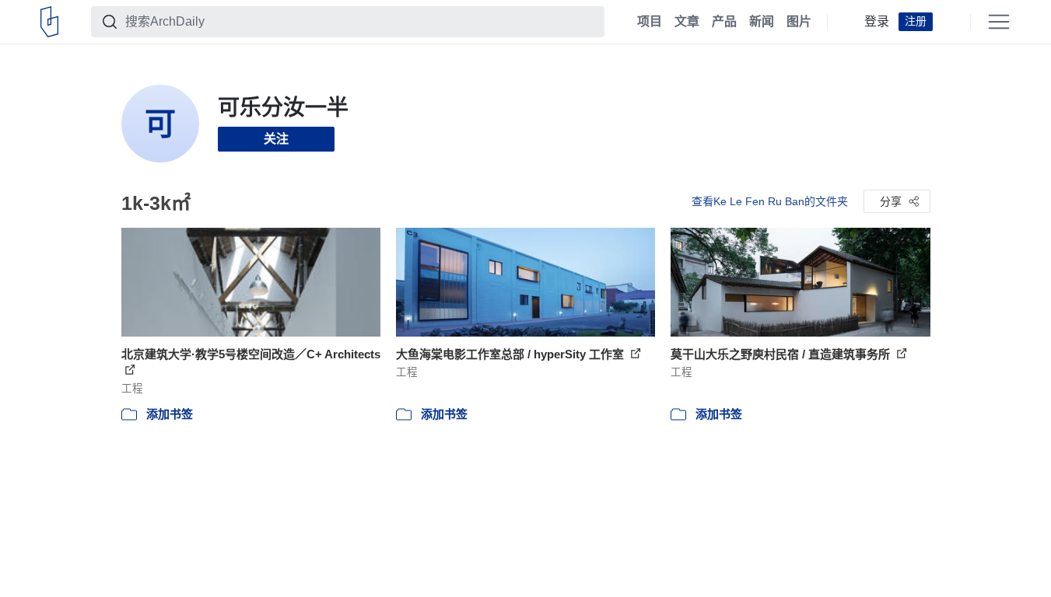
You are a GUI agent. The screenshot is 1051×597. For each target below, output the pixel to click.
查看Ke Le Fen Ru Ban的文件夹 (770, 201)
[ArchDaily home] (49, 21)
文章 (686, 21)
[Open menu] (998, 21)
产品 (724, 21)
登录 (876, 21)
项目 (649, 21)
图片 (798, 21)
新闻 (761, 21)
